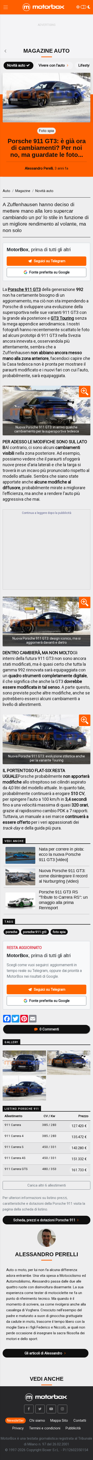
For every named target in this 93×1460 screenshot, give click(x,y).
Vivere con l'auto (52, 65)
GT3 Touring (62, 318)
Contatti (79, 1420)
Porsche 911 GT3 (24, 289)
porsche (11, 932)
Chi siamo (37, 1420)
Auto (6, 191)
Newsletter (15, 1420)
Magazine (22, 191)
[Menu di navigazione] (5, 7)
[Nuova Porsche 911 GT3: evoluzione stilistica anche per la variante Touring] (46, 739)
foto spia (59, 932)
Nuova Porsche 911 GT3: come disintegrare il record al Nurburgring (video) (63, 876)
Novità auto (16, 65)
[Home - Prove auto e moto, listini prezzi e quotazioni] (43, 7)
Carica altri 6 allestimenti (46, 1185)
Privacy (18, 1428)
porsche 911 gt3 (35, 932)
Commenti (49, 1029)
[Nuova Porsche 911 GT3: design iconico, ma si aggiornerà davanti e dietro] (46, 621)
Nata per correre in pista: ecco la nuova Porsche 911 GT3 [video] (61, 854)
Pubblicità (73, 1428)
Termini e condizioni (44, 1428)
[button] (29, 1409)
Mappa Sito (59, 1420)
